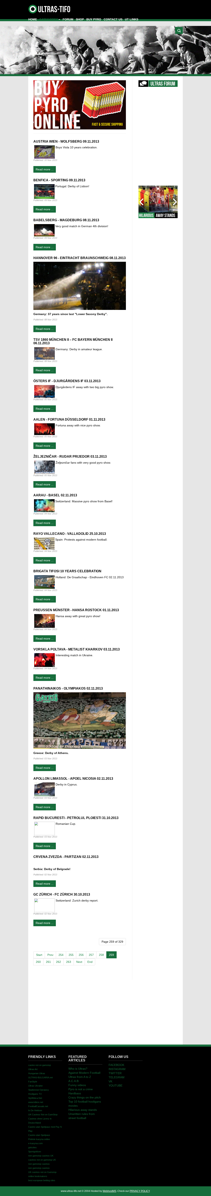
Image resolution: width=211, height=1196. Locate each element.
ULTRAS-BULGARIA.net (40, 1077)
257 (91, 954)
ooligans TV (35, 1094)
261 (48, 961)
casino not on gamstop (39, 1065)
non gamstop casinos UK (40, 1155)
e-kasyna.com (35, 1143)
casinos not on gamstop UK (42, 1160)
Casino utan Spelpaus (39, 1135)
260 (38, 961)
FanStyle (32, 1081)
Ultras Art (33, 1069)
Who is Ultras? (77, 1068)
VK (110, 1081)
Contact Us (113, 19)
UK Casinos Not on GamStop (42, 1114)
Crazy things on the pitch (84, 1097)
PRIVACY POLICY (140, 1191)
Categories (48, 19)
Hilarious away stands (82, 1109)
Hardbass (74, 1093)
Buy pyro (93, 19)
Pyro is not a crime (80, 1089)
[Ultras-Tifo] (49, 8)
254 (61, 954)
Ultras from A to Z (79, 1076)
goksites (32, 1147)
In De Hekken (35, 1110)
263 (68, 961)
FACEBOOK (116, 1065)
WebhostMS (109, 1191)
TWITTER (115, 1073)
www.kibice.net (35, 1102)
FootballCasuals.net (38, 1106)
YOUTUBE (115, 1085)
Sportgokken (34, 1151)
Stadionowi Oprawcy (38, 1090)
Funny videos (77, 1085)
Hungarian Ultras (36, 1073)
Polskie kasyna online (39, 1139)
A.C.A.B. (73, 1081)
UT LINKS (131, 19)
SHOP (80, 19)
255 (71, 954)
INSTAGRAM (117, 1069)
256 (81, 954)
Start (39, 954)
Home (32, 19)
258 (101, 954)
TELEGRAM (116, 1077)
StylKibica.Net (35, 1098)
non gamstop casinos (39, 1164)
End (90, 961)
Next (79, 961)
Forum (68, 19)
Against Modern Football (84, 1072)
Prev (50, 954)
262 (58, 961)
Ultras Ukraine (35, 1085)
